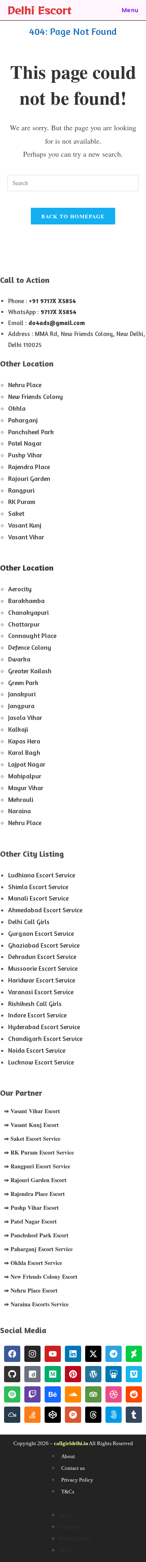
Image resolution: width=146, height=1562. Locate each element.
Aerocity (20, 589)
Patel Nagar (25, 443)
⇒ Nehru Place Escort (31, 1290)
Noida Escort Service (36, 1050)
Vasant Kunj (24, 525)
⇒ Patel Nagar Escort (30, 1221)
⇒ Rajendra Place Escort (34, 1193)
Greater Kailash (30, 671)
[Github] (12, 1374)
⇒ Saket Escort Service (32, 1138)
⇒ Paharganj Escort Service (38, 1249)
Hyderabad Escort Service (44, 1027)
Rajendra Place (29, 467)
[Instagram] (32, 1354)
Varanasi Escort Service (40, 992)
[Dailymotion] (32, 1374)
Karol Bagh (24, 752)
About (68, 1456)
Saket (16, 513)
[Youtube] (53, 1354)
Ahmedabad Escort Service (45, 910)
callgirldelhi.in (71, 1443)
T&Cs (67, 1492)
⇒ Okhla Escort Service (33, 1262)
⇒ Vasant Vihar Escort (32, 1111)
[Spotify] (12, 1394)
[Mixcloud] (12, 1415)
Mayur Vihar (25, 788)
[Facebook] (12, 1354)
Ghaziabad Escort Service (43, 945)
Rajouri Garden (29, 478)
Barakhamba (26, 601)
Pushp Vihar (25, 455)
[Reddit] (134, 1394)
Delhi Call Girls (28, 922)
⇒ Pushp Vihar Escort (31, 1207)
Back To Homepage (73, 216)
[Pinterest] (73, 1374)
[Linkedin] (73, 1354)
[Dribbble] (113, 1394)
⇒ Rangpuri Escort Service (37, 1166)
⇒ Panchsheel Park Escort (36, 1235)
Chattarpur (24, 624)
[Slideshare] (113, 1374)
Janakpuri (22, 694)
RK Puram (21, 502)
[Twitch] (32, 1394)
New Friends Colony (35, 396)
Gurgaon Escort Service (41, 933)
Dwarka (19, 659)
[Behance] (53, 1394)
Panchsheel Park (31, 432)
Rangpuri (21, 490)
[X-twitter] (93, 1354)
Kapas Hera (24, 741)
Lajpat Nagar (26, 764)
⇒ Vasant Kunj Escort (31, 1124)
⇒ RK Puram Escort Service (39, 1152)
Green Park (23, 683)
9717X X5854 (58, 312)
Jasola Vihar (25, 717)
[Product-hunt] (73, 1415)
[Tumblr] (134, 1415)
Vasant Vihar (26, 537)
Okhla (17, 408)
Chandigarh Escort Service (45, 1038)
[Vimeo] (134, 1374)
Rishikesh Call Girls (35, 1004)
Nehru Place (24, 385)
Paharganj (23, 420)
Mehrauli (20, 799)
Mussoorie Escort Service (42, 968)
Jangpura (21, 706)
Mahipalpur (24, 776)
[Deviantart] (134, 1354)
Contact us (73, 1468)
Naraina (19, 811)
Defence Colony (29, 647)
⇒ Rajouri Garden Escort (35, 1180)
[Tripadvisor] (93, 1394)
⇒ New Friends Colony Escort (40, 1276)
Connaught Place (32, 635)
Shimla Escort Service (38, 887)
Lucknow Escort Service (41, 1062)
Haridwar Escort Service (41, 980)
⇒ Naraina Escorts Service (36, 1304)
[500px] (113, 1415)
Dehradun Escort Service (42, 956)
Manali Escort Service (38, 898)
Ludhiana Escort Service (41, 875)
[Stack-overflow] (32, 1415)
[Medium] (53, 1374)
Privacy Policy (77, 1480)
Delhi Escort (39, 10)
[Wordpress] (93, 1374)
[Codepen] (53, 1415)
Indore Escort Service (37, 1015)
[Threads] (93, 1415)
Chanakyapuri (28, 612)
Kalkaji (18, 729)
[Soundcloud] (73, 1394)
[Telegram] (113, 1354)
